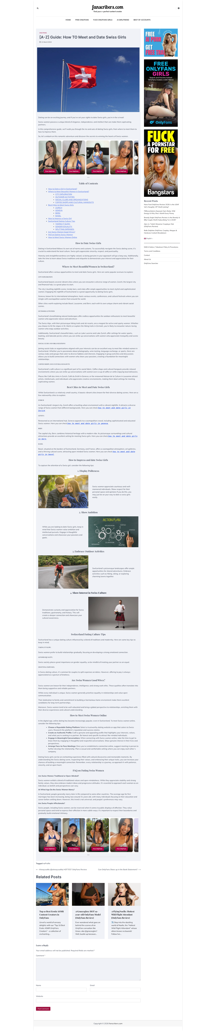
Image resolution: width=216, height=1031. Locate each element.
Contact (147, 255)
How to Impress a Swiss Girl (60, 218)
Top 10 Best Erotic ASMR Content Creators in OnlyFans (51, 914)
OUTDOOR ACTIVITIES (64, 197)
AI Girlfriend (123, 20)
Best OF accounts (142, 20)
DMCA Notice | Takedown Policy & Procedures (161, 247)
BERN (57, 213)
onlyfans (43, 33)
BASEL (58, 216)
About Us (147, 259)
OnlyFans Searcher (151, 263)
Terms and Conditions (152, 251)
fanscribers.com (107, 7)
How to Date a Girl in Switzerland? (62, 189)
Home (68, 20)
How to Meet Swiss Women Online (62, 237)
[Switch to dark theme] (178, 8)
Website (39, 996)
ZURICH (58, 208)
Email (92, 985)
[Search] (37, 8)
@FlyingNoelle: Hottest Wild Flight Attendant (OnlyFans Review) (122, 914)
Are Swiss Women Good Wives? (61, 232)
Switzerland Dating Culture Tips (61, 221)
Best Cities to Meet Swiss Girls (61, 205)
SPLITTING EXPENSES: (64, 229)
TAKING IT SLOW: (62, 224)
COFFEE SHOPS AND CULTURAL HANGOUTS (74, 202)
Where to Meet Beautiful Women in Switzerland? (68, 191)
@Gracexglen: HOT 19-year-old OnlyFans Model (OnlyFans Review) (88, 914)
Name (38, 985)
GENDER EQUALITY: (63, 226)
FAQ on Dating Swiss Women (60, 234)
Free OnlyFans (82, 20)
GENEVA (59, 210)
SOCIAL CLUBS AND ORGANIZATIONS (71, 199)
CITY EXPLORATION (63, 194)
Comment (40, 955)
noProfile (46, 863)
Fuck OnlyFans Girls (102, 20)
